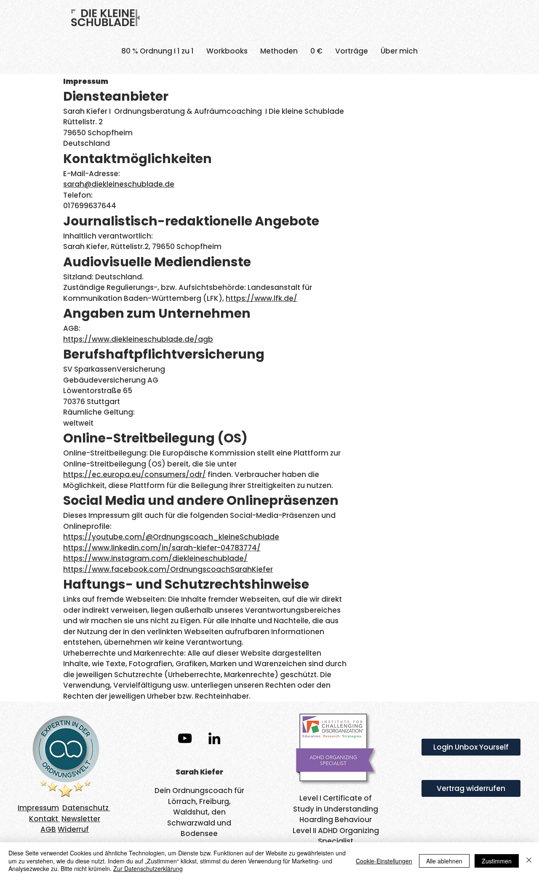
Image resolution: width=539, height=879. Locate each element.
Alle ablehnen (444, 861)
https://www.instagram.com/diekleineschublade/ (155, 558)
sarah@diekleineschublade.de (118, 184)
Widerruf (73, 829)
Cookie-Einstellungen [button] (384, 861)
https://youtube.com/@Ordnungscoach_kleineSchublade (171, 537)
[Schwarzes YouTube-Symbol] (184, 738)
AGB (48, 829)
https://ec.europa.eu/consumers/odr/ (134, 474)
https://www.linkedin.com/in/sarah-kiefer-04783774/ (162, 548)
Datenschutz (86, 808)
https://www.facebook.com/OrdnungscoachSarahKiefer (168, 569)
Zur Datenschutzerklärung (148, 868)
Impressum (38, 808)
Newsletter (80, 819)
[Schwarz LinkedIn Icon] (214, 738)
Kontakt (44, 819)
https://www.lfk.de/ (261, 298)
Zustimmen (497, 861)
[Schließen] (529, 860)
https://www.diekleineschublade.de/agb (138, 339)
